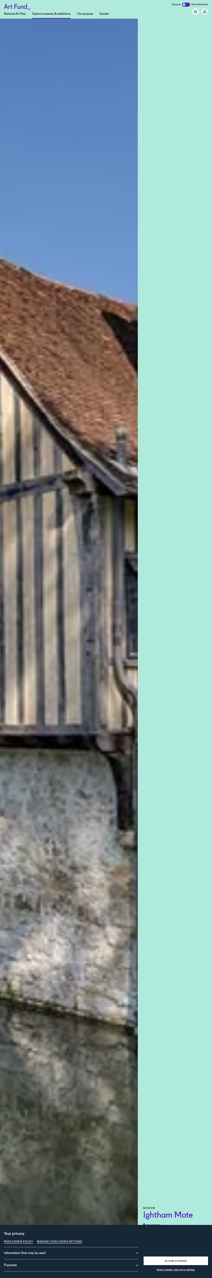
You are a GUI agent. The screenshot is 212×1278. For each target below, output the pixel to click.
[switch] (186, 5)
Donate (104, 13)
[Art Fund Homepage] (17, 6)
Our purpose (85, 13)
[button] (176, 1261)
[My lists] (195, 11)
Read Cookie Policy (18, 1241)
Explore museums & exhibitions (51, 13)
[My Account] (204, 11)
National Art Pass (15, 13)
